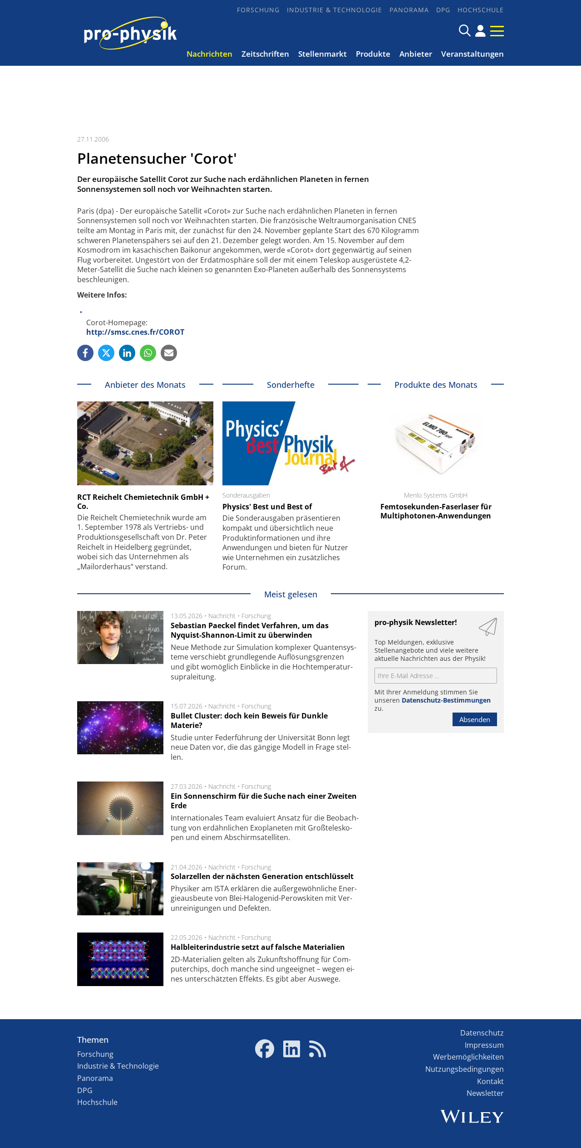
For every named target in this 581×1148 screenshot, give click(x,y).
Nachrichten (209, 54)
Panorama (409, 9)
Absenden (474, 719)
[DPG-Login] (480, 31)
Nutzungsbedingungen (464, 1069)
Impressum (484, 1045)
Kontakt (490, 1081)
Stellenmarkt (322, 54)
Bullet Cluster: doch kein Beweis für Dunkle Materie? (249, 721)
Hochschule (481, 9)
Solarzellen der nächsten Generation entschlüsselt (262, 876)
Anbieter (415, 54)
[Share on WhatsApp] (148, 353)
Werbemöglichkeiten (468, 1057)
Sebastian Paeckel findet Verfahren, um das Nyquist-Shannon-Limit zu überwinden (250, 630)
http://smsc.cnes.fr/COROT (135, 332)
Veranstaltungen (472, 54)
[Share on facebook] (85, 353)
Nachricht (222, 615)
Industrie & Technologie (334, 9)
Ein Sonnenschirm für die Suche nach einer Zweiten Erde (264, 801)
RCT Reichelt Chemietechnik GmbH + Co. (143, 501)
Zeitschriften (265, 54)
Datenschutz (482, 1033)
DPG (443, 9)
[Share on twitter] (106, 353)
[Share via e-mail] (169, 353)
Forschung (258, 9)
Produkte (373, 54)
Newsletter (485, 1093)
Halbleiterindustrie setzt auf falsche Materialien (258, 947)
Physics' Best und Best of (267, 507)
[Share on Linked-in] (127, 353)
